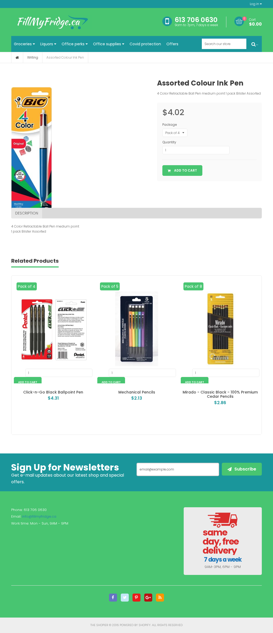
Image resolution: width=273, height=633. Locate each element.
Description (26, 213)
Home (17, 57)
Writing (32, 57)
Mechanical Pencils (136, 392)
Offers (172, 44)
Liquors (47, 44)
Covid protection (145, 44)
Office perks (74, 44)
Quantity (169, 142)
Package (169, 124)
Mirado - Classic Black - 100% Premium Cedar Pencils (220, 394)
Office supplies (107, 44)
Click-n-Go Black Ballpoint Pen (53, 392)
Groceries (23, 44)
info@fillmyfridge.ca (39, 516)
